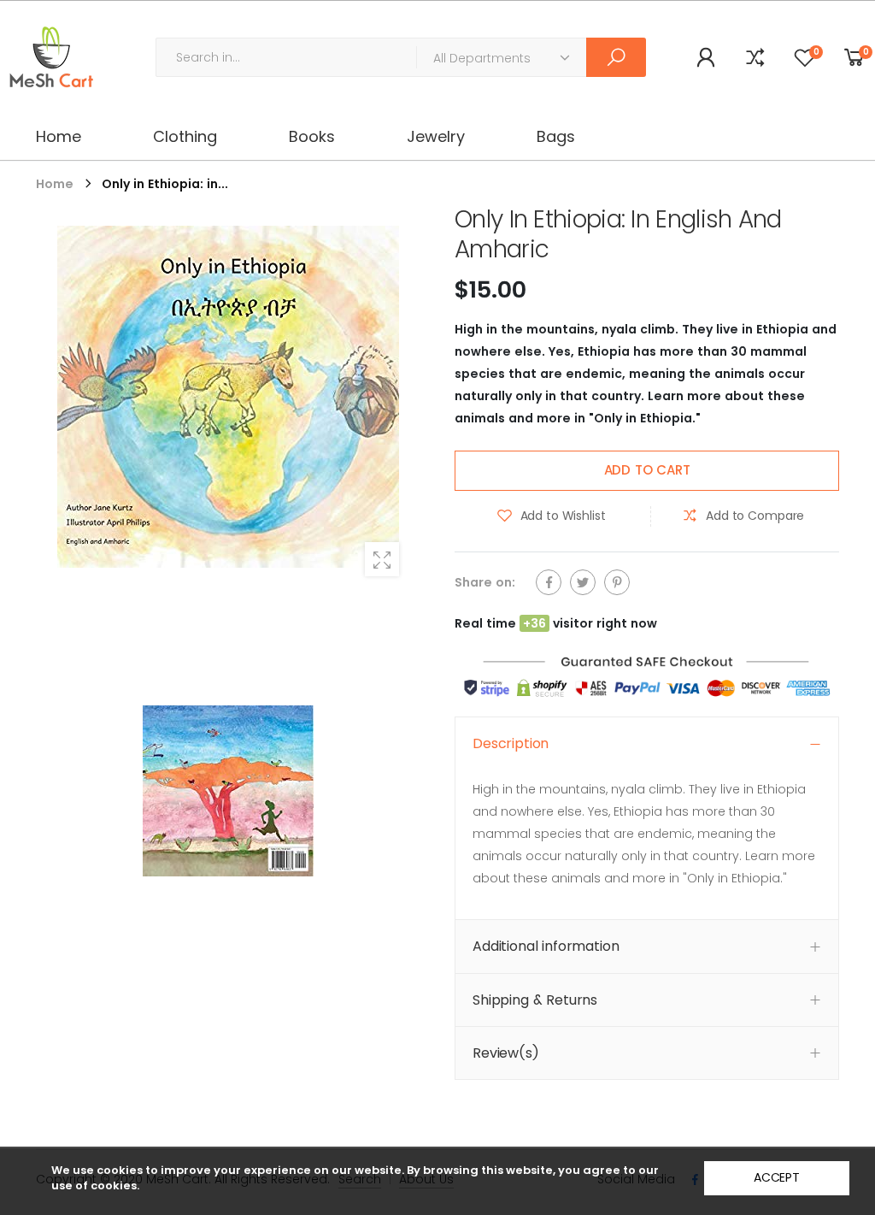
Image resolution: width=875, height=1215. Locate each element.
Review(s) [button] (506, 1053)
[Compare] (755, 57)
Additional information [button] (546, 946)
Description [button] (511, 743)
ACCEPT (777, 1177)
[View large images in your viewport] (382, 559)
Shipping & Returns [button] (535, 999)
